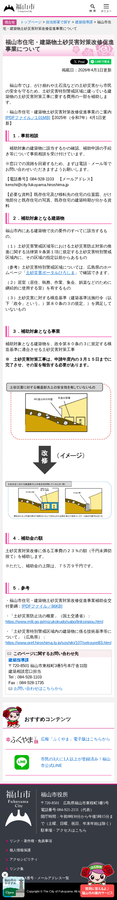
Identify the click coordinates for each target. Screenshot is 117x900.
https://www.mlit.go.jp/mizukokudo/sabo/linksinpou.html (54, 621)
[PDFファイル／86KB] (42, 606)
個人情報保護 (20, 850)
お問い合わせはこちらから (38, 688)
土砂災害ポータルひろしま (50, 272)
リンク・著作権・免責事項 (31, 841)
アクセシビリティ (24, 859)
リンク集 (17, 869)
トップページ (31, 22)
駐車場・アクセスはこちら (64, 830)
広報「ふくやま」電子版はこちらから (75, 739)
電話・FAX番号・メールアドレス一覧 (39, 878)
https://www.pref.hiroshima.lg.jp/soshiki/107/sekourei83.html (58, 642)
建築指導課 (84, 22)
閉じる (5, 875)
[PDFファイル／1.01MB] (27, 117)
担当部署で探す (58, 22)
